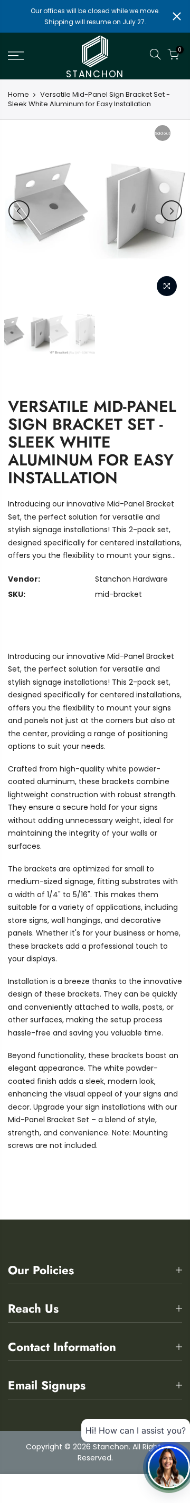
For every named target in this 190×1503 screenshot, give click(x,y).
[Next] (171, 210)
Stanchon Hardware (131, 579)
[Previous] (19, 210)
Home (18, 94)
